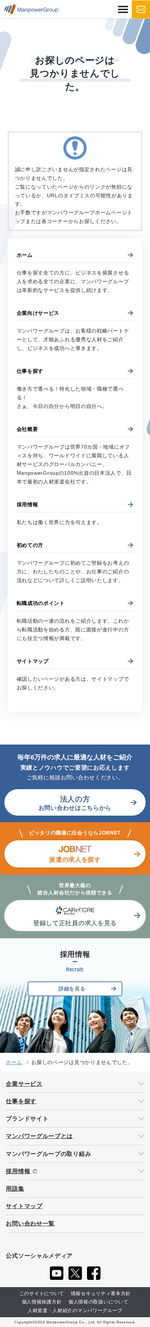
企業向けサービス (38, 313)
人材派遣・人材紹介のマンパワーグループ (75, 1310)
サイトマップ (33, 661)
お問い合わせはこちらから (75, 803)
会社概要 (27, 429)
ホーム (25, 255)
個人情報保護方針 (42, 1302)
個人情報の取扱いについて (98, 1302)
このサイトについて (41, 1293)
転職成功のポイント (41, 603)
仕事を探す (30, 371)
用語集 (15, 1189)
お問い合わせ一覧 (30, 1223)
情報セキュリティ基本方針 (101, 1293)
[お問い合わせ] (141, 9)
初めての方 (30, 545)
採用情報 (27, 504)
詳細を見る (72, 989)
